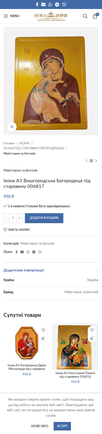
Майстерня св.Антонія (19, 153)
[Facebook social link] (37, 4)
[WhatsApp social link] (50, 4)
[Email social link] (43, 4)
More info (40, 426)
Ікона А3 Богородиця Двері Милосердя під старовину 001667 (27, 369)
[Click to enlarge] (12, 127)
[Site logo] (50, 16)
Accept (62, 426)
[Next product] (96, 161)
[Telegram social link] (57, 4)
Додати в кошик (44, 218)
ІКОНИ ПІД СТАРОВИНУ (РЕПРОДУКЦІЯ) (34, 148)
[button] (43, 338)
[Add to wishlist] (43, 330)
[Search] (85, 16)
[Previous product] (86, 161)
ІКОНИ (24, 143)
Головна (9, 143)
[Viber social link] (64, 4)
